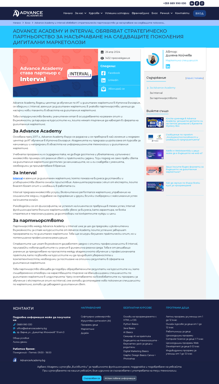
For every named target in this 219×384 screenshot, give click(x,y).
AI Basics (128, 332)
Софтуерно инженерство (96, 316)
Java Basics (129, 328)
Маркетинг (87, 329)
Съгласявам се (92, 378)
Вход (199, 13)
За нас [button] (79, 13)
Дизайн (85, 333)
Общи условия (21, 338)
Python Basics (130, 324)
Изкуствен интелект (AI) (96, 320)
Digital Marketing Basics (136, 351)
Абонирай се (116, 88)
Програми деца (89, 324)
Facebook (114, 73)
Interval (18, 178)
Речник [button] (165, 13)
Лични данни (20, 342)
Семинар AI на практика (137, 336)
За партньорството (163, 98)
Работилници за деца (178, 331)
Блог (155, 13)
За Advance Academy (162, 87)
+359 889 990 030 (174, 3)
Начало (68, 13)
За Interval (156, 93)
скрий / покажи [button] (194, 78)
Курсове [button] (94, 13)
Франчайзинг (140, 13)
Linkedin (113, 80)
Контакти (182, 13)
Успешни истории (117, 13)
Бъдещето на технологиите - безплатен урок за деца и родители (140, 344)
